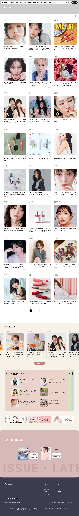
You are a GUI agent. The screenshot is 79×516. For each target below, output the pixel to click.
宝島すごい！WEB (23, 509)
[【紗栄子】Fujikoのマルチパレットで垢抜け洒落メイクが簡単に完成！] (65, 217)
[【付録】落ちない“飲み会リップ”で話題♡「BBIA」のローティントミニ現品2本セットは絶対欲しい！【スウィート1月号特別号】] (39, 217)
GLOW (58, 508)
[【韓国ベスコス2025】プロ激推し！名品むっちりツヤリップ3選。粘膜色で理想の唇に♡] (14, 217)
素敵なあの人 (38, 508)
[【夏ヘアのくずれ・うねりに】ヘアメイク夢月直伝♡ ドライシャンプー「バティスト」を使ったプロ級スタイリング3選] (14, 108)
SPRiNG (50, 508)
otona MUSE (54, 508)
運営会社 (59, 502)
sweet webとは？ (50, 502)
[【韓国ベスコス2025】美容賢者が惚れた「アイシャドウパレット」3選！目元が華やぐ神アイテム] (65, 181)
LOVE (17, 2)
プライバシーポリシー (71, 502)
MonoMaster (68, 508)
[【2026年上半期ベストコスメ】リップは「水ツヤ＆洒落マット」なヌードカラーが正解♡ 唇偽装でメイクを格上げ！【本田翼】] (39, 34)
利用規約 (55, 502)
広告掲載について (63, 502)
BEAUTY (45, 2)
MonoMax (61, 508)
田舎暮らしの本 (18, 509)
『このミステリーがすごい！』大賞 (32, 509)
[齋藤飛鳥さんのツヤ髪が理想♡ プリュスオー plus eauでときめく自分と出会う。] (14, 290)
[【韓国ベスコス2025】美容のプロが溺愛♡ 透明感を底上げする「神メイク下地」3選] (39, 145)
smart (65, 508)
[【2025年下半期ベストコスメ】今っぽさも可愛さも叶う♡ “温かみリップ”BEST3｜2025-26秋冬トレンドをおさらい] (39, 108)
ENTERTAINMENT (23, 2)
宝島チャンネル (18, 508)
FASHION (13, 2)
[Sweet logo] (5, 2)
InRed (22, 508)
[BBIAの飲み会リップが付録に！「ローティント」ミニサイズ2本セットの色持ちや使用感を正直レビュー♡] (14, 181)
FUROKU (29, 2)
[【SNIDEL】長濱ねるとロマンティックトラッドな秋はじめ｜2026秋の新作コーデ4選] (39, 181)
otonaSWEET (56, 2)
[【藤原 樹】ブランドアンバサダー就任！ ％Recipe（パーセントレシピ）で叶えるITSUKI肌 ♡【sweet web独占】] (14, 253)
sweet (32, 508)
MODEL (41, 2)
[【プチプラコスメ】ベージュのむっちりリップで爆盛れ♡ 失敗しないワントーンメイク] (14, 71)
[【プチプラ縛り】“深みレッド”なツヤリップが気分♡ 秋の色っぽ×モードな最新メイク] (39, 253)
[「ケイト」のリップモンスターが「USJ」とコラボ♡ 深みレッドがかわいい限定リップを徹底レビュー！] (65, 253)
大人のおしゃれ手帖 (27, 508)
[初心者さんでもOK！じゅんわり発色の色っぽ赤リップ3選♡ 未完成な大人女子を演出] (65, 290)
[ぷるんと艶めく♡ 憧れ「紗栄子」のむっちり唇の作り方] (65, 108)
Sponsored (49, 87)
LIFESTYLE (51, 2)
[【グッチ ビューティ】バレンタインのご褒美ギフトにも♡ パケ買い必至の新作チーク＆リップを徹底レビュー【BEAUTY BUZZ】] (65, 71)
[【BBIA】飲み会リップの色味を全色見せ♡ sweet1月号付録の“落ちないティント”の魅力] (65, 145)
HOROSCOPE (35, 2)
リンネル (42, 508)
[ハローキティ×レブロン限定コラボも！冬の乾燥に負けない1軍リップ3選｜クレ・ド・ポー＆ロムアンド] (14, 145)
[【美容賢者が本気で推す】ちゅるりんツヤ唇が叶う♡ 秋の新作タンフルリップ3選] (39, 290)
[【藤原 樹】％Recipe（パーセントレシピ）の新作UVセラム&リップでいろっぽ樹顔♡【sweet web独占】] (39, 71)
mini (34, 508)
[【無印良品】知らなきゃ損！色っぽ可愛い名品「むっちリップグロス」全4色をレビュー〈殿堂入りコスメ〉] (65, 34)
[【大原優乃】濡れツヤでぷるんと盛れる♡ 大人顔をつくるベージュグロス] (14, 34)
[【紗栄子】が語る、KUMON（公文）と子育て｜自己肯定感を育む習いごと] (15, 344)
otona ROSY (46, 508)
